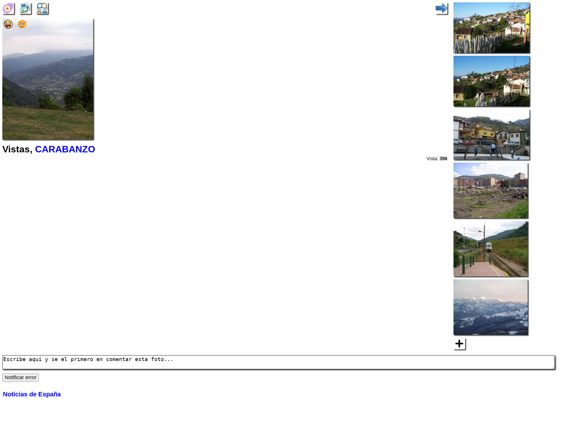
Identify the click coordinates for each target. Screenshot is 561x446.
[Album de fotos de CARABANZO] (25, 7)
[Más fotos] (459, 343)
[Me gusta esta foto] (8, 26)
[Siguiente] (441, 7)
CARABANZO (65, 149)
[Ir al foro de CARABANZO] (42, 7)
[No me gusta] (22, 26)
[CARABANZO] (8, 7)
